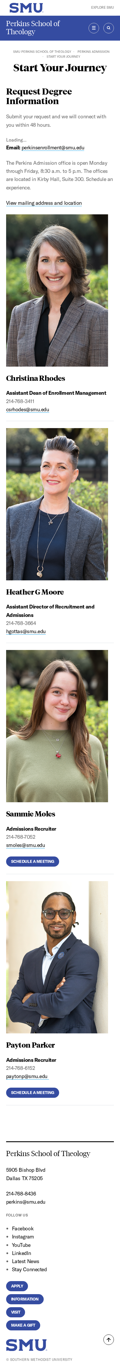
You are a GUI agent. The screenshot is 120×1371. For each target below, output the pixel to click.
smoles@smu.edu (25, 845)
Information (25, 1299)
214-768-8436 (21, 1193)
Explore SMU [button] (102, 8)
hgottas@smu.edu (26, 631)
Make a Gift (23, 1325)
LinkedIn (21, 1253)
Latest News (25, 1261)
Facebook (22, 1228)
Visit (15, 1312)
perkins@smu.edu (25, 1201)
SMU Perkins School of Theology (42, 52)
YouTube (21, 1245)
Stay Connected (29, 1269)
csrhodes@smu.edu (27, 409)
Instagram (23, 1236)
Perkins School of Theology (33, 27)
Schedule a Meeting (32, 861)
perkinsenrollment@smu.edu (53, 147)
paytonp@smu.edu (27, 1076)
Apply (17, 1286)
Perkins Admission (93, 52)
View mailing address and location (44, 203)
